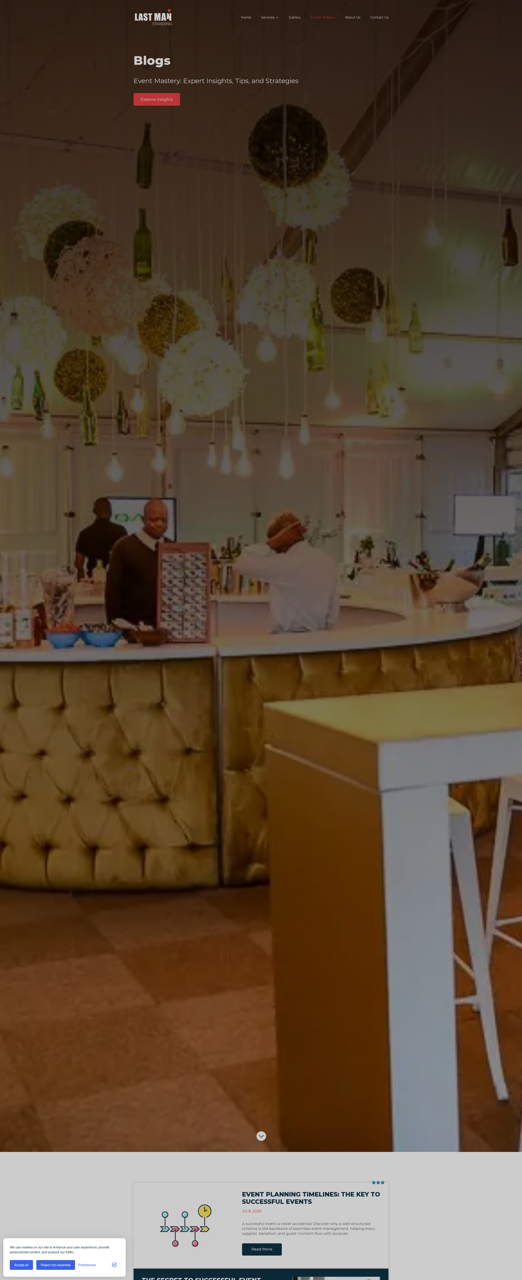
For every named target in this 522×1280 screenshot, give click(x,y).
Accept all (21, 1264)
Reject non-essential (56, 1264)
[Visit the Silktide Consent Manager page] (114, 1265)
